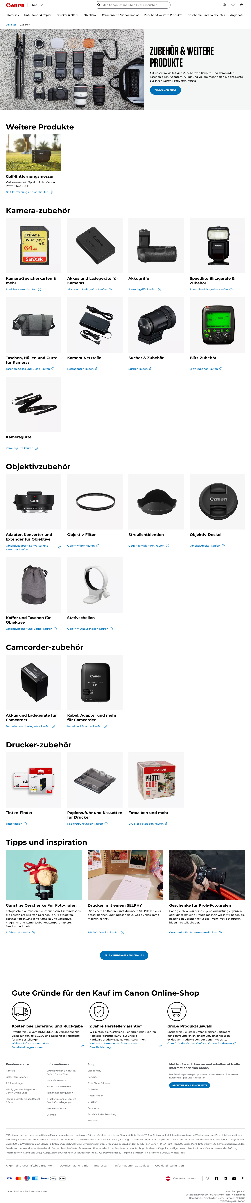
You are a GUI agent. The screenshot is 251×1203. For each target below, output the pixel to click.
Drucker (92, 1101)
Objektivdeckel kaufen (205, 545)
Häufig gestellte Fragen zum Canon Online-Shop (21, 1091)
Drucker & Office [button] (68, 15)
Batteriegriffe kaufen (142, 289)
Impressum (101, 1165)
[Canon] (15, 5)
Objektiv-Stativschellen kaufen (87, 628)
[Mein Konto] (224, 5)
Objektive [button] (90, 15)
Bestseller (93, 1120)
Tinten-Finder (95, 1095)
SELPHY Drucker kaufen (103, 932)
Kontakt (10, 1070)
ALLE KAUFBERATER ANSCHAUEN (124, 955)
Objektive (93, 1089)
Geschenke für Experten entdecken (193, 932)
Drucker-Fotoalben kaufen (146, 823)
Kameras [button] (13, 15)
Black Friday (94, 1070)
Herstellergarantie (56, 1080)
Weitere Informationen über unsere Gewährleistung (113, 1045)
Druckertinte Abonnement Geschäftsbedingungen (61, 1101)
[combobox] (132, 5)
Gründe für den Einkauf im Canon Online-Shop (61, 1072)
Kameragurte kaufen (19, 448)
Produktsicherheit (57, 1108)
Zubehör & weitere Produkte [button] (163, 15)
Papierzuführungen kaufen (85, 823)
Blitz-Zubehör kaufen (204, 368)
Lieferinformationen (17, 1077)
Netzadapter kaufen (80, 368)
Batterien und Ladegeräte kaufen (28, 726)
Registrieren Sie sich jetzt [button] (189, 1085)
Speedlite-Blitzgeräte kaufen (209, 289)
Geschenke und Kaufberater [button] (206, 15)
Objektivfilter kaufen (81, 545)
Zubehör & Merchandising (102, 1114)
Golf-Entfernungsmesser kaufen (27, 192)
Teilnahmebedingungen (60, 1092)
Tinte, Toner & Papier (99, 1083)
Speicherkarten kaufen (21, 289)
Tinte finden (14, 823)
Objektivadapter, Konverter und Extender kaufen (27, 547)
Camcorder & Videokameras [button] (120, 15)
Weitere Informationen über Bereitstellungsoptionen (30, 1045)
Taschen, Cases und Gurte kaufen (28, 368)
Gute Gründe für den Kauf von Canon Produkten (199, 1043)
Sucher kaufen (138, 368)
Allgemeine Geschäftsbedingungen (30, 1165)
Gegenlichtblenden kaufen (146, 545)
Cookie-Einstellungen (169, 1165)
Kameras (92, 1077)
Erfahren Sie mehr (18, 932)
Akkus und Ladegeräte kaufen (87, 289)
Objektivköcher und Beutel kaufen (29, 628)
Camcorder (94, 1108)
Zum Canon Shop (165, 90)
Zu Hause (11, 24)
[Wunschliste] (233, 5)
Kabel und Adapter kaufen (84, 726)
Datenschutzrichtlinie (74, 1165)
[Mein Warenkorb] (242, 5)
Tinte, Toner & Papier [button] (37, 15)
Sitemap (51, 1114)
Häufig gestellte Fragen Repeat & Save (23, 1101)
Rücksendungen (15, 1083)
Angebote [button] (237, 15)
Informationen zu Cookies (132, 1165)
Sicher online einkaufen (59, 1086)
